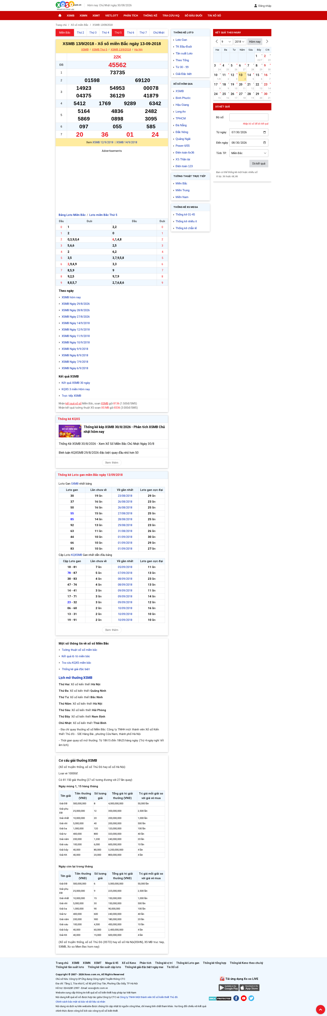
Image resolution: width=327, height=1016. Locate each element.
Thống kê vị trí (164, 962)
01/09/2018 (125, 537)
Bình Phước (183, 97)
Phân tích (131, 15)
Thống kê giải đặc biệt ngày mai (144, 967)
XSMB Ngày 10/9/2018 (76, 342)
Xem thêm (111, 462)
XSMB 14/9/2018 (126, 142)
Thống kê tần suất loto (70, 967)
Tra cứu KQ (171, 15)
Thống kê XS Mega (185, 207)
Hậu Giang (182, 104)
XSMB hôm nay (71, 297)
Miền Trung (182, 190)
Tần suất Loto (184, 53)
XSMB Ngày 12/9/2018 (76, 329)
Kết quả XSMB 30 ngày (76, 383)
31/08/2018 (125, 531)
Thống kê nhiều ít (186, 221)
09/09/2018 (125, 590)
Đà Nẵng (181, 125)
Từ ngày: (221, 132)
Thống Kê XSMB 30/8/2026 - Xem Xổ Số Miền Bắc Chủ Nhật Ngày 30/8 (106, 444)
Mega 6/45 (111, 962)
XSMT (96, 15)
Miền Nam (182, 197)
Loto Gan (181, 39)
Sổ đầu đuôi (193, 15)
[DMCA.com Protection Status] (220, 999)
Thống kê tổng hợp (214, 962)
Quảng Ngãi (183, 138)
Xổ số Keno (129, 962)
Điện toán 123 (184, 166)
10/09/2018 (125, 608)
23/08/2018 (125, 495)
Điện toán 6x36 (185, 152)
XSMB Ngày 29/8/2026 (76, 304)
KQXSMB (76, 555)
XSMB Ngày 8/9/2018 (75, 355)
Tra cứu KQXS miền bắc (76, 662)
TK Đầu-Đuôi (184, 46)
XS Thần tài (183, 159)
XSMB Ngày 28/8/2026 (76, 310)
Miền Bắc (181, 183)
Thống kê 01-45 (185, 214)
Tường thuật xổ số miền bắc (79, 650)
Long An (181, 111)
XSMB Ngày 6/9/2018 (75, 368)
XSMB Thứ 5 (99, 49)
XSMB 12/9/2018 (103, 142)
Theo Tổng (182, 60)
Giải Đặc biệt (184, 73)
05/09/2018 (125, 567)
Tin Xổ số (214, 15)
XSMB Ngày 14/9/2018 (76, 323)
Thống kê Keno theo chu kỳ (246, 962)
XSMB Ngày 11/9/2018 (76, 336)
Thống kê (150, 15)
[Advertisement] (112, 179)
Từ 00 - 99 (182, 67)
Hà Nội (138, 49)
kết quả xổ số (73, 403)
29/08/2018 (125, 525)
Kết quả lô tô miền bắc (76, 656)
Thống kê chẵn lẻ (186, 228)
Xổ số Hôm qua (183, 83)
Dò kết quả (258, 163)
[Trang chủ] (60, 15)
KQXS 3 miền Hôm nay (76, 389)
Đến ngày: (222, 142)
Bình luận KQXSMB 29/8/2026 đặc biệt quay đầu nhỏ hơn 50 (99, 452)
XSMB (70, 15)
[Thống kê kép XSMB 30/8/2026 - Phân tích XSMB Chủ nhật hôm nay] (70, 431)
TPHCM (181, 118)
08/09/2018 (125, 578)
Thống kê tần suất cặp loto (104, 967)
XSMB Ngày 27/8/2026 (76, 316)
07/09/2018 (125, 573)
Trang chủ (62, 962)
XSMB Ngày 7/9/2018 (75, 361)
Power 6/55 (183, 145)
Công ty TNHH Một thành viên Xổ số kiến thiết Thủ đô (149, 997)
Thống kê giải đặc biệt (76, 669)
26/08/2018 (125, 501)
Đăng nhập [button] (264, 5)
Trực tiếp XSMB (71, 395)
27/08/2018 (125, 513)
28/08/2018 (125, 519)
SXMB (75, 483)
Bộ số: (220, 117)
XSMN (83, 15)
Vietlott (111, 15)
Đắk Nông (182, 132)
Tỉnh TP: (221, 153)
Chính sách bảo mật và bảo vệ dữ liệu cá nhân (80, 1001)
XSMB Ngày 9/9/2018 (75, 349)
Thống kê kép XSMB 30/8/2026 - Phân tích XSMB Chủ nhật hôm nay (124, 429)
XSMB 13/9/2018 (121, 49)
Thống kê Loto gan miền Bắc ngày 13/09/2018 (90, 475)
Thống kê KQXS (69, 419)
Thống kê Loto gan (187, 962)
